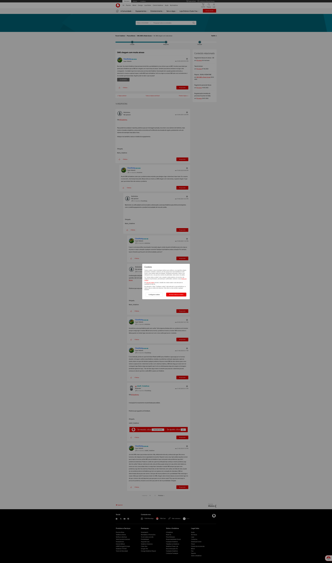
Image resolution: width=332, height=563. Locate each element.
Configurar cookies (154, 294)
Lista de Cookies (150, 282)
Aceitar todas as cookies (176, 294)
